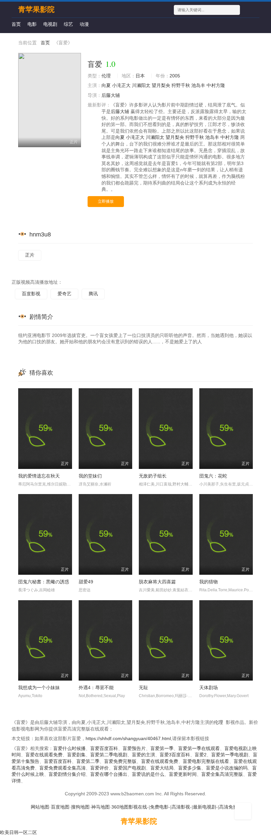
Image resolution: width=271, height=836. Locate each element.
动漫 (84, 24)
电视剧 (50, 24)
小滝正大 (121, 85)
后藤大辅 (110, 95)
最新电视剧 (204, 807)
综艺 (68, 24)
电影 (32, 24)
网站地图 (40, 807)
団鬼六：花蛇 (213, 476)
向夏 (106, 85)
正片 (29, 255)
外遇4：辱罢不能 (96, 687)
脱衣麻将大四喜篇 (157, 581)
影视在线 (138, 807)
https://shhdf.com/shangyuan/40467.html (128, 738)
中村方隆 (216, 85)
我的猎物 (208, 581)
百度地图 (60, 807)
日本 (140, 75)
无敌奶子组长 (153, 476)
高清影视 (181, 807)
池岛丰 (198, 85)
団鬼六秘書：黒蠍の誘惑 (43, 581)
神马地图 (100, 807)
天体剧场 (208, 687)
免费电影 (159, 807)
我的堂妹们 (90, 476)
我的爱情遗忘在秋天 (39, 476)
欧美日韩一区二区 (18, 832)
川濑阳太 (141, 85)
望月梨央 (161, 85)
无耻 (143, 687)
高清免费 (228, 807)
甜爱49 (86, 581)
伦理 (106, 75)
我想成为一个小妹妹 (39, 687)
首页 (16, 24)
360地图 (120, 807)
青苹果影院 (139, 821)
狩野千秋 (181, 85)
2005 (175, 75)
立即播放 (106, 201)
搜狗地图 (80, 807)
